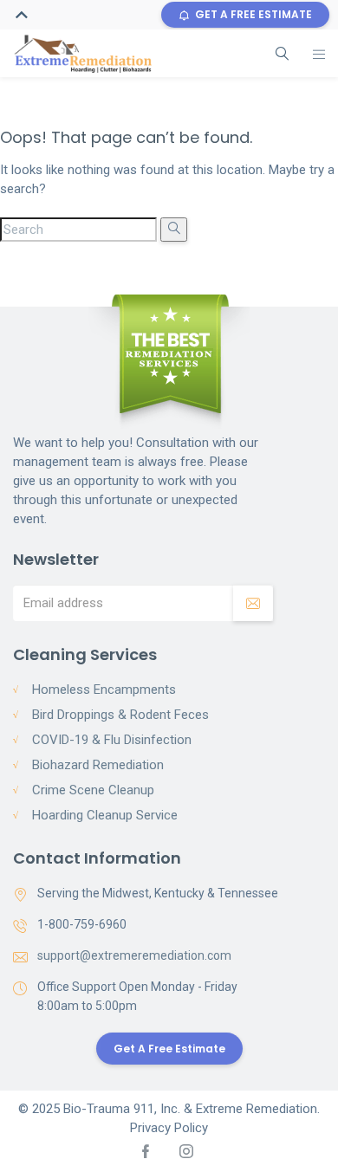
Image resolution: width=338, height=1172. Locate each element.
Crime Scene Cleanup (93, 790)
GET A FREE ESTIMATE (253, 14)
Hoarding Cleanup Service (105, 815)
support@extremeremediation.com (134, 955)
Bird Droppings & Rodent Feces (120, 714)
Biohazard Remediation (98, 765)
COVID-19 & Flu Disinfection (112, 740)
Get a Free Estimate (169, 1048)
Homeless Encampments (104, 689)
